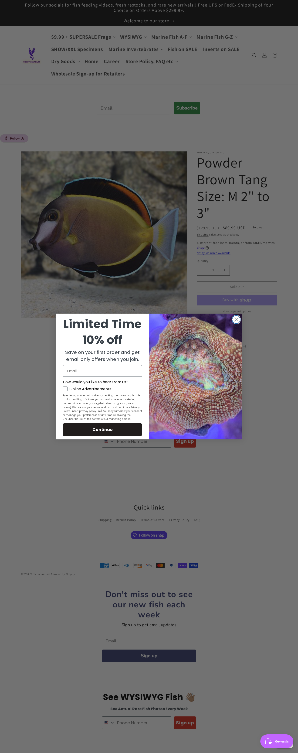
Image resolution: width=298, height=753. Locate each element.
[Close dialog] (236, 319)
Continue (102, 429)
